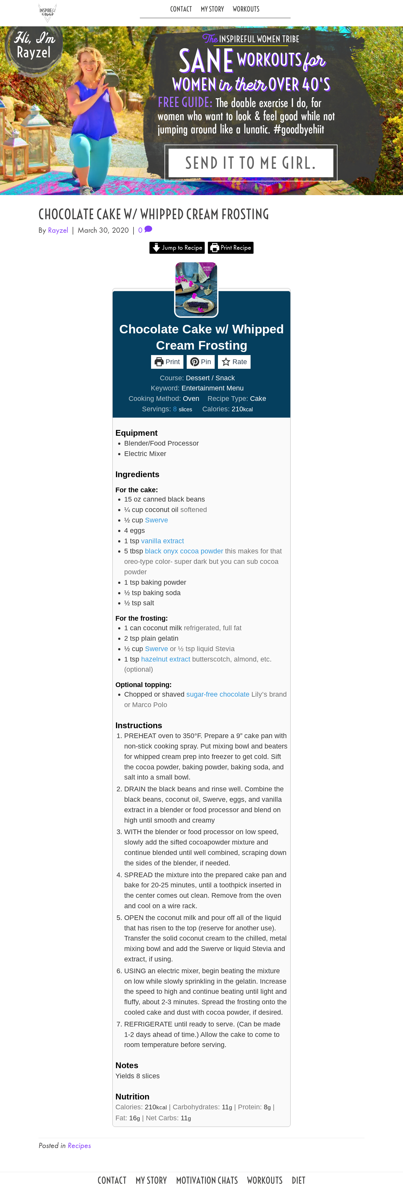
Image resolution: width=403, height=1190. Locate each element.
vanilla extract (162, 541)
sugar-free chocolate (217, 694)
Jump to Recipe (181, 247)
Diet (298, 1182)
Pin (205, 361)
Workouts (246, 9)
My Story (212, 9)
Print (172, 361)
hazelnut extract (165, 659)
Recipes (79, 1145)
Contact (181, 9)
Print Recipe (235, 247)
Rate (239, 361)
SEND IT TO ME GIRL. (251, 163)
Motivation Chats (207, 1182)
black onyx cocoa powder (184, 551)
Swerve (156, 520)
